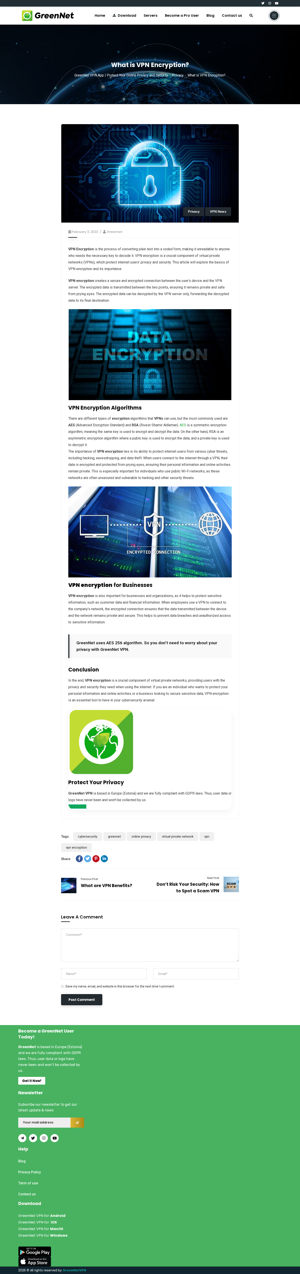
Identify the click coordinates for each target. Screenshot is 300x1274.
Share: (66, 859)
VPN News (218, 212)
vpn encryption (76, 847)
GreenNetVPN (74, 1270)
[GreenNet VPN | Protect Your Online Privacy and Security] (48, 15)
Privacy (178, 75)
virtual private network (177, 836)
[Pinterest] (95, 858)
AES (183, 425)
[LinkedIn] (104, 858)
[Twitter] (87, 858)
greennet (115, 231)
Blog (210, 15)
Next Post (213, 878)
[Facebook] (79, 858)
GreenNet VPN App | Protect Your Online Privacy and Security (121, 75)
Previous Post (89, 879)
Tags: (65, 836)
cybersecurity (87, 836)
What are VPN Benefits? (106, 886)
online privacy (141, 836)
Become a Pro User (182, 15)
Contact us (232, 15)
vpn (206, 836)
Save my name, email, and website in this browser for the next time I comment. (120, 986)
